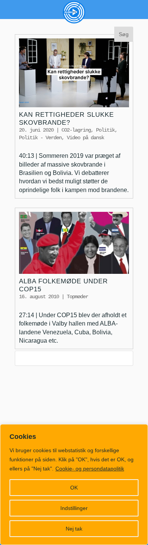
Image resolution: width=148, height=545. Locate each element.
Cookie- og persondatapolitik (89, 469)
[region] (74, 484)
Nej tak (74, 529)
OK (74, 488)
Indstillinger (74, 508)
